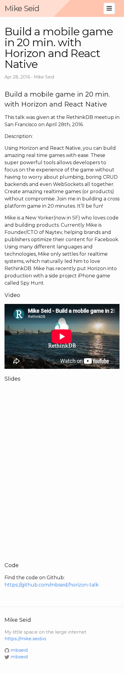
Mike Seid (22, 8)
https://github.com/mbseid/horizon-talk (52, 585)
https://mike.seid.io (25, 638)
